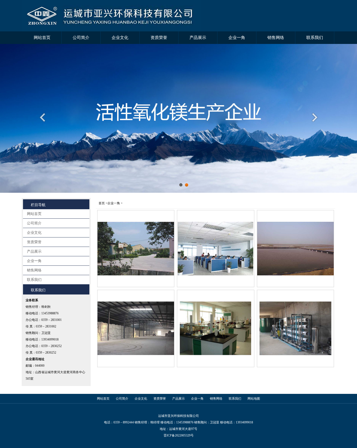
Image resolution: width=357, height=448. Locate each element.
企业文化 (120, 37)
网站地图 (253, 398)
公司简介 (81, 37)
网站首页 (42, 37)
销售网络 (275, 37)
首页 (102, 203)
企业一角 (236, 37)
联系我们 (314, 37)
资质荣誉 (159, 37)
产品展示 (197, 37)
